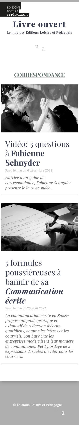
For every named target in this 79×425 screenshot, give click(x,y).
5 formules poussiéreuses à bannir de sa (34, 281)
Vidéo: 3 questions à (37, 153)
